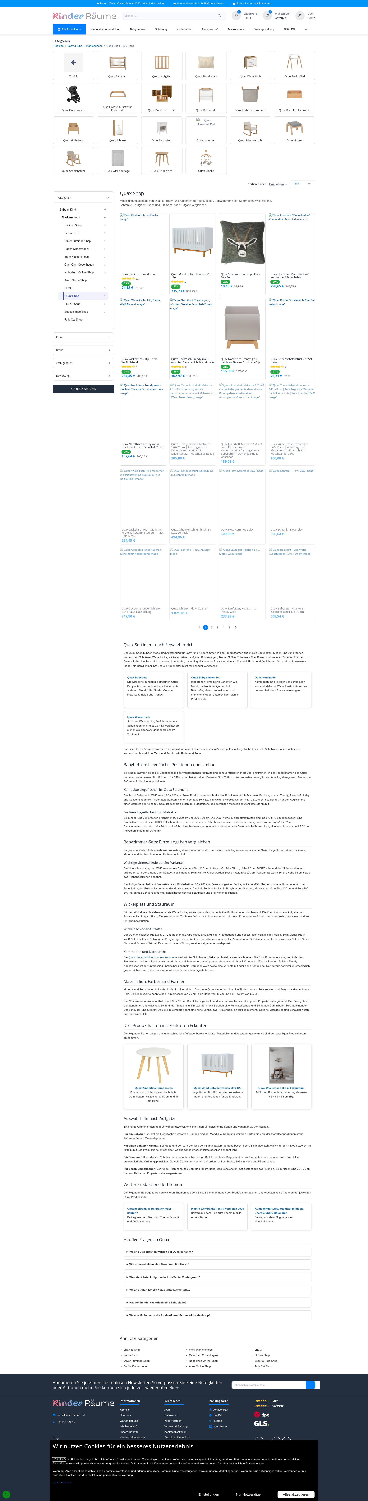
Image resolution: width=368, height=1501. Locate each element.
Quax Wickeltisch (138, 717)
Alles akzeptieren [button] (296, 1494)
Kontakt (124, 1409)
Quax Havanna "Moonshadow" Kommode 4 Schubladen (289, 276)
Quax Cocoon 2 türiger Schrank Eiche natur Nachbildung (141, 610)
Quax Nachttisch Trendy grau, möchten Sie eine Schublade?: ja (240, 361)
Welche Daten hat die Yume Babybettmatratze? (160, 1289)
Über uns (125, 1415)
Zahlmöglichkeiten (175, 1431)
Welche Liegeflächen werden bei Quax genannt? (161, 1251)
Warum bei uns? (130, 1420)
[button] (278, 184)
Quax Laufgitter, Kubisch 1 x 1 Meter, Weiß (239, 610)
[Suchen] (219, 16)
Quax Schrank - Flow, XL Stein (189, 608)
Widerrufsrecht (173, 1420)
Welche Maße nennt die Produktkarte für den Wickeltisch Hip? (170, 1315)
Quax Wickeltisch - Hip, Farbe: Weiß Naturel (140, 361)
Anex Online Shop (200, 1366)
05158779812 (66, 1422)
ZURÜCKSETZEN (83, 388)
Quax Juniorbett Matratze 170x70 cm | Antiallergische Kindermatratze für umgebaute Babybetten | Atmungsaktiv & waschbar (241, 451)
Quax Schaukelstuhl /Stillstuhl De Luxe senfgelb (191, 531)
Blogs (56, 1438)
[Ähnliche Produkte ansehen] (164, 236)
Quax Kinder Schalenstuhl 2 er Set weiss (291, 361)
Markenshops (94, 45)
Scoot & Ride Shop (266, 1360)
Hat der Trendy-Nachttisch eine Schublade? (157, 1302)
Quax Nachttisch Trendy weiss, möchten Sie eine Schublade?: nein (143, 446)
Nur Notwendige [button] (248, 1494)
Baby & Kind (74, 45)
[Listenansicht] (309, 184)
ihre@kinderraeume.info (71, 1415)
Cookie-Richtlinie (62, 1482)
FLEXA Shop (262, 1355)
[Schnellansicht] (164, 219)
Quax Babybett (137, 677)
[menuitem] (69, 29)
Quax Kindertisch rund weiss (139, 274)
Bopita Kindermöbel (135, 1366)
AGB (167, 1409)
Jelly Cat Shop (263, 1366)
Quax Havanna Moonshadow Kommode (152, 957)
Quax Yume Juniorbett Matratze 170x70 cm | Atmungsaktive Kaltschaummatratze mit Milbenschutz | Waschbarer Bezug (192, 449)
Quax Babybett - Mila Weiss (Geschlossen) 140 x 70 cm (287, 610)
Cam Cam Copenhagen (203, 1355)
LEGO (258, 1349)
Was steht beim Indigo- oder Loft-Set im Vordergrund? (164, 1277)
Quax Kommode (265, 677)
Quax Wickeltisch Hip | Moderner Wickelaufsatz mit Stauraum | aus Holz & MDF (143, 533)
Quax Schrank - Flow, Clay (286, 529)
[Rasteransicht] (297, 184)
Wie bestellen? (129, 1426)
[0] (236, 15)
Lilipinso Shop (132, 1349)
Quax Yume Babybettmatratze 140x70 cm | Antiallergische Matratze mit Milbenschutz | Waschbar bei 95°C (289, 449)
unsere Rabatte (129, 1431)
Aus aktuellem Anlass (177, 1437)
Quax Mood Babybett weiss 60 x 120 (191, 276)
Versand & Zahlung (176, 1426)
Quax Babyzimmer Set (205, 677)
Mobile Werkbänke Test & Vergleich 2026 (217, 1208)
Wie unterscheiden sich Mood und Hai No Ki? (159, 1264)
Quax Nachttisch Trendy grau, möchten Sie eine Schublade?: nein (192, 361)
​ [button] (310, 1385)
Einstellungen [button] (208, 1494)
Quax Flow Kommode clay (237, 529)
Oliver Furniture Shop (137, 1360)
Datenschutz (172, 1415)
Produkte (58, 45)
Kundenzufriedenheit (132, 1437)
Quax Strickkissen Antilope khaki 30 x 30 (240, 276)
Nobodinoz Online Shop (203, 1360)
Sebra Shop (131, 1355)
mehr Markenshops (201, 1349)
